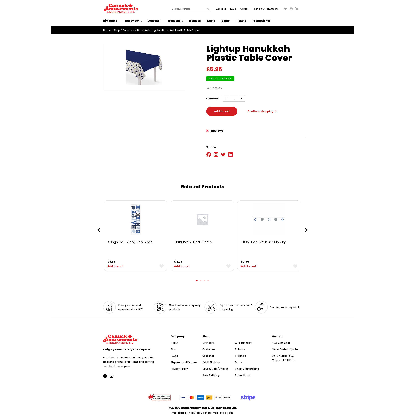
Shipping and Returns (184, 362)
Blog (173, 349)
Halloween (132, 21)
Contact (245, 8)
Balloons (174, 21)
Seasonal (153, 21)
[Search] (208, 9)
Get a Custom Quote (266, 8)
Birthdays (110, 21)
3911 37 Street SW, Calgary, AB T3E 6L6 (284, 358)
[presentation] (98, 229)
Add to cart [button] (115, 266)
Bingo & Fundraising (247, 369)
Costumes (208, 349)
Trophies (194, 21)
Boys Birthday (210, 375)
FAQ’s (233, 8)
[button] (197, 280)
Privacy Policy (179, 369)
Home (107, 30)
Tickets (241, 21)
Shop (117, 30)
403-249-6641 (281, 343)
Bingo (225, 21)
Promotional (261, 21)
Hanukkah (143, 30)
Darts (211, 21)
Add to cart (222, 111)
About (174, 343)
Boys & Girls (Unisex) (215, 369)
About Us (221, 8)
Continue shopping (260, 111)
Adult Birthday (211, 362)
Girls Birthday (243, 343)
